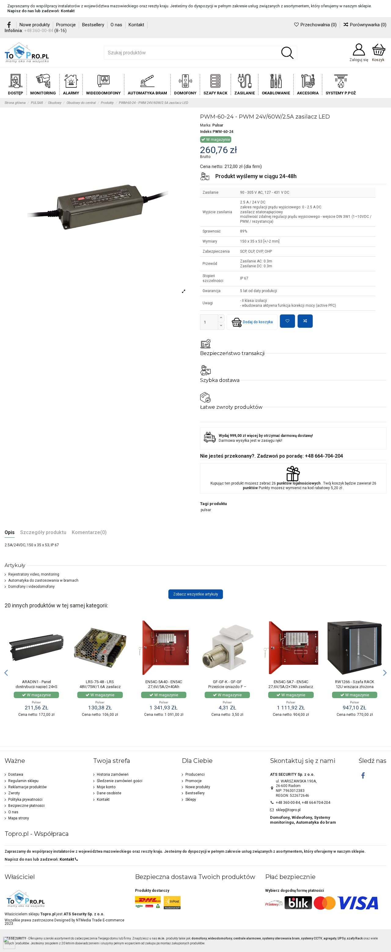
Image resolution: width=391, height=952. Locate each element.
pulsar (206, 510)
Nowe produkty (35, 24)
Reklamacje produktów (27, 787)
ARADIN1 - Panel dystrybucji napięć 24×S (36, 684)
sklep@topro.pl (288, 810)
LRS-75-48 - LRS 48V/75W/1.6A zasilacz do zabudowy (100, 686)
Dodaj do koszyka (258, 322)
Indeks (206, 132)
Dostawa (15, 774)
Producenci (195, 774)
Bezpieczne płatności (26, 806)
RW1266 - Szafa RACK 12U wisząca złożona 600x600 (354, 686)
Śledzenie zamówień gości (119, 781)
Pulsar (217, 125)
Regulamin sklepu (23, 781)
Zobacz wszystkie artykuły (195, 594)
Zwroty (14, 793)
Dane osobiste (109, 793)
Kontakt (68, 11)
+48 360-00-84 (38, 30)
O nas (117, 24)
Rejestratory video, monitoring (33, 574)
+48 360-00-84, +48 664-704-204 (303, 802)
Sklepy (190, 799)
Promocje (66, 24)
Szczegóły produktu (43, 532)
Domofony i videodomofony (31, 586)
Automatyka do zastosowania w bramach (43, 580)
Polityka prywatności (25, 799)
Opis (10, 532)
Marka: (205, 125)
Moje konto (106, 787)
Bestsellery (93, 24)
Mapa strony (18, 818)
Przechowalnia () (318, 24)
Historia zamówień (113, 774)
